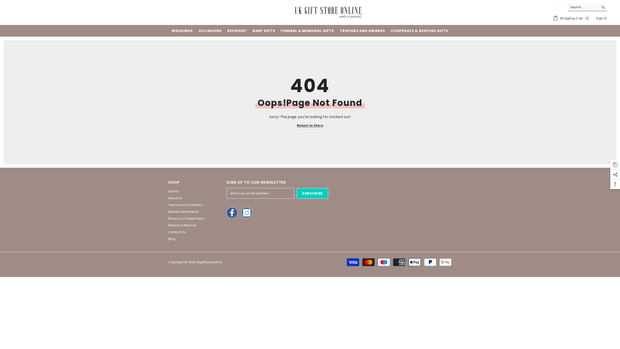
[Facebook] (232, 212)
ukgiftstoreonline (209, 262)
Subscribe (312, 193)
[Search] (587, 7)
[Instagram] (246, 212)
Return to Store (310, 125)
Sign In (601, 18)
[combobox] (583, 7)
